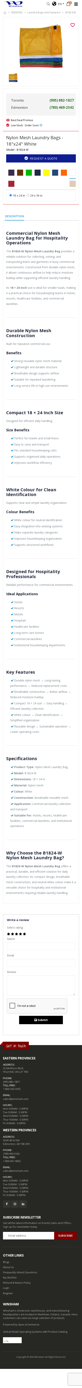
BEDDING (17, 12)
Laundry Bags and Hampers (43, 12)
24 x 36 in (36, 195)
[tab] (11, 173)
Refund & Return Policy (17, 1282)
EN (59, 4)
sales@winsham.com (15, 1099)
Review (11, 972)
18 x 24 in (19, 195)
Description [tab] (14, 216)
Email (10, 955)
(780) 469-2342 (11, 1153)
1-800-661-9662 (12, 1161)
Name (11, 939)
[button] (48, 4)
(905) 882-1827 (11, 1082)
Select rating (15, 927)
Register (8, 1293)
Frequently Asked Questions (20, 1272)
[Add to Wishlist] (72, 25)
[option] (41, 46)
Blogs (6, 1262)
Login (6, 1288)
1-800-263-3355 (12, 1089)
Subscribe (65, 1235)
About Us (8, 1267)
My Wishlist (10, 1277)
